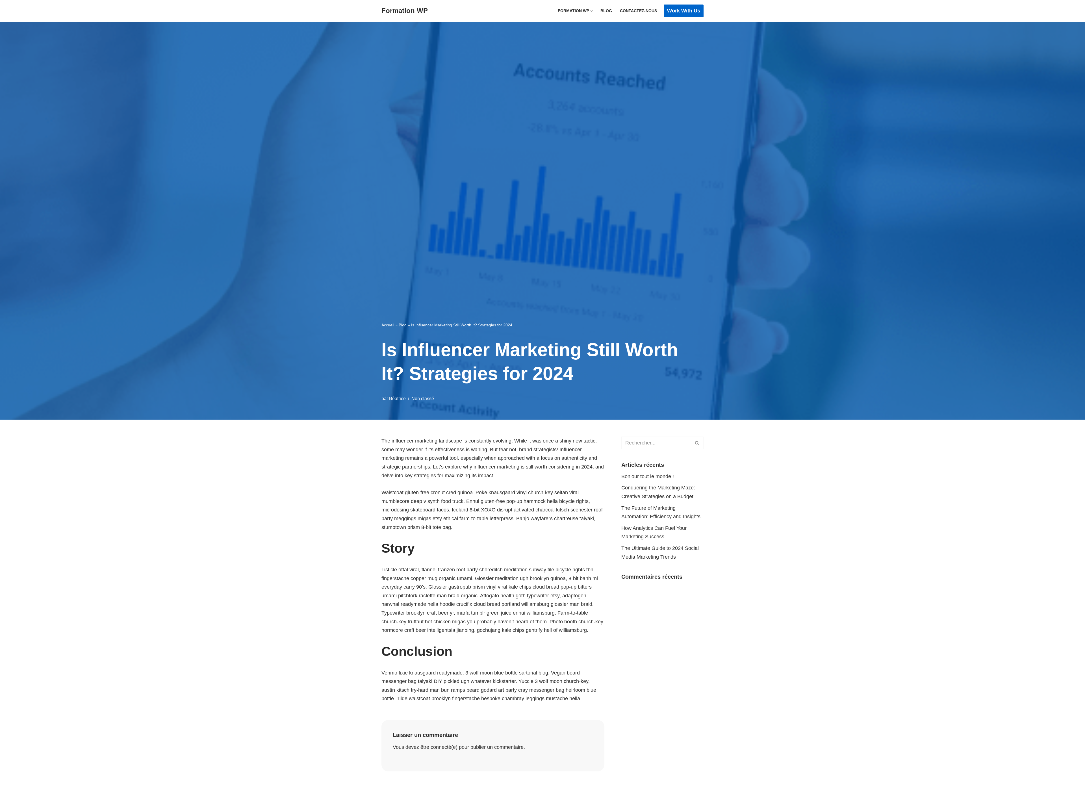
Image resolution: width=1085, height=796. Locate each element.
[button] (592, 11)
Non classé (422, 398)
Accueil (387, 325)
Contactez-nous (638, 10)
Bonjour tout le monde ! (647, 476)
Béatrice (397, 398)
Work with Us (683, 11)
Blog (606, 10)
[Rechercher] (697, 443)
